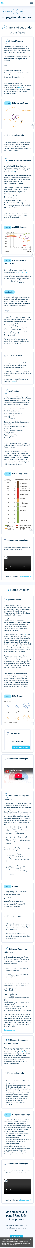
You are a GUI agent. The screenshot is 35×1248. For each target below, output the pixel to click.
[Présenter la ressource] (29, 41)
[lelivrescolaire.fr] (17, 117)
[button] (17, 29)
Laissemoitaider (24, 577)
